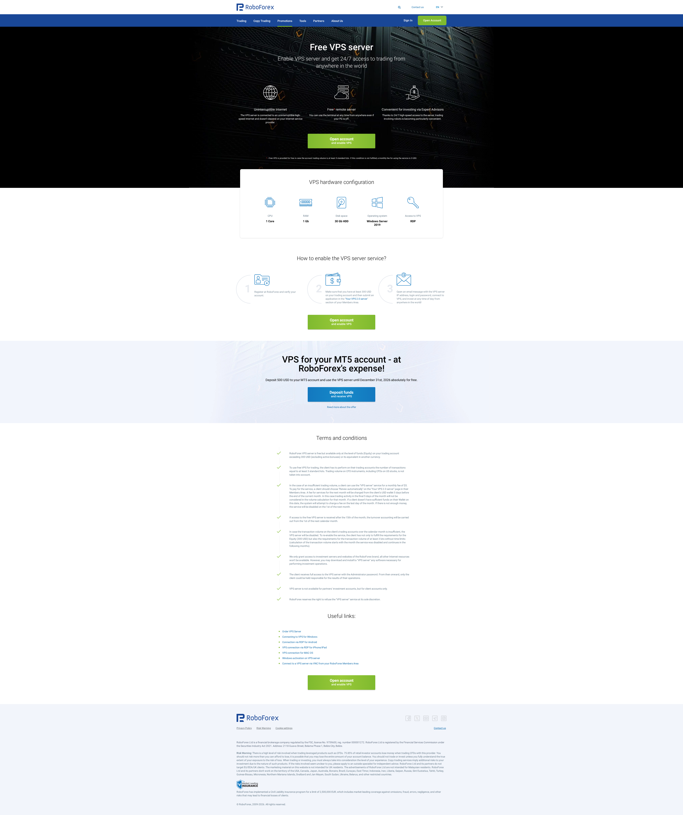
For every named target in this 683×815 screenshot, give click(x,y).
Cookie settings (284, 728)
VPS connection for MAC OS (297, 652)
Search (344, 7)
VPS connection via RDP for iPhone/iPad (304, 647)
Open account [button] (341, 141)
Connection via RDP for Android (299, 642)
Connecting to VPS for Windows (299, 636)
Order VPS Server (291, 631)
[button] (255, 7)
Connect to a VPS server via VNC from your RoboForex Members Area (320, 663)
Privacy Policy (244, 728)
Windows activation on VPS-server (301, 658)
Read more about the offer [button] (341, 407)
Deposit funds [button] (341, 394)
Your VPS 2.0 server (356, 298)
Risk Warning (263, 728)
